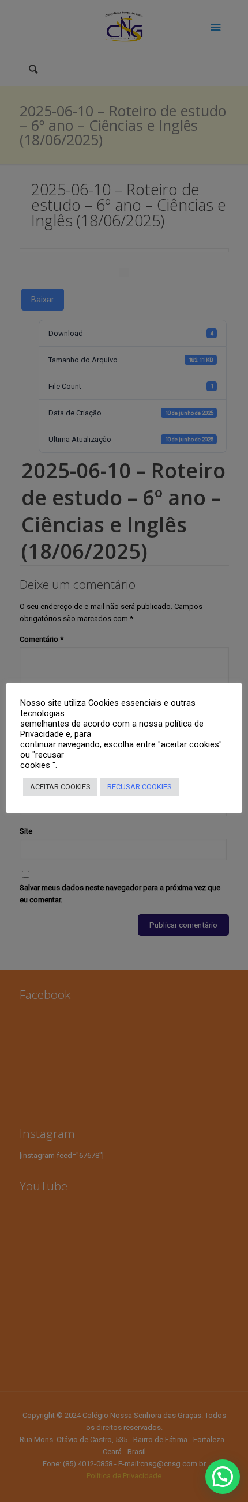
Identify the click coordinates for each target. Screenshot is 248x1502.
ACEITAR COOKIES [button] (60, 786)
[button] (222, 1476)
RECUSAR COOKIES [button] (139, 786)
